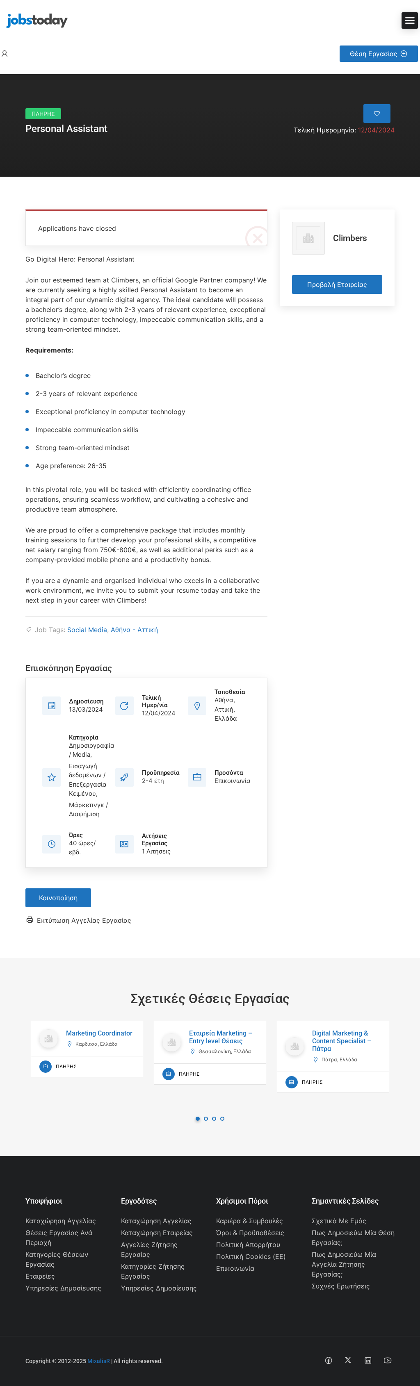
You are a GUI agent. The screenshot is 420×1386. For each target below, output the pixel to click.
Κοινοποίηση (58, 898)
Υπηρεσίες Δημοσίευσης (63, 1288)
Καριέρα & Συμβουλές (249, 1221)
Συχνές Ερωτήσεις (341, 1286)
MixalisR (98, 1361)
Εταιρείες (40, 1276)
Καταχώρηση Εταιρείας (157, 1233)
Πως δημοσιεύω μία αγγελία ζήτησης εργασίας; (344, 1264)
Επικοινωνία (235, 1268)
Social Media (87, 630)
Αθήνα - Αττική (134, 630)
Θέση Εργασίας (373, 54)
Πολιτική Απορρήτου (248, 1244)
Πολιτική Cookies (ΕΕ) (251, 1256)
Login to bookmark (376, 113)
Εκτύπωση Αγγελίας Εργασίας (84, 920)
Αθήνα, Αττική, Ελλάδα (226, 709)
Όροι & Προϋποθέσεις (250, 1233)
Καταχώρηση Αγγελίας (60, 1221)
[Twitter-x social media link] (348, 1360)
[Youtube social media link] (387, 1360)
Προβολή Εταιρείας (337, 284)
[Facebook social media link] (328, 1360)
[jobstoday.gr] (34, 20)
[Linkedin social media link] (368, 1360)
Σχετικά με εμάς (339, 1221)
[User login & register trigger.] (4, 54)
